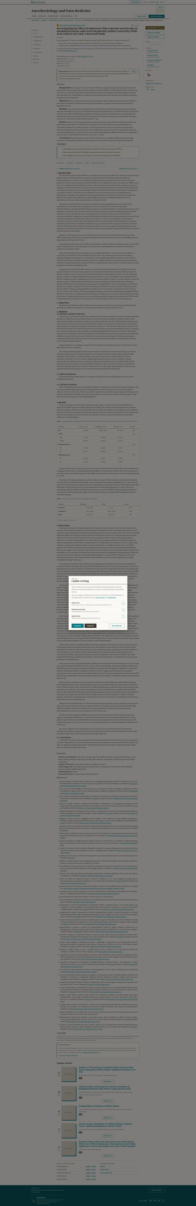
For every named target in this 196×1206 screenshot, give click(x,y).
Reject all (90, 626)
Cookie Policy (100, 598)
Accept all (77, 626)
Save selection (117, 626)
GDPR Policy (112, 598)
